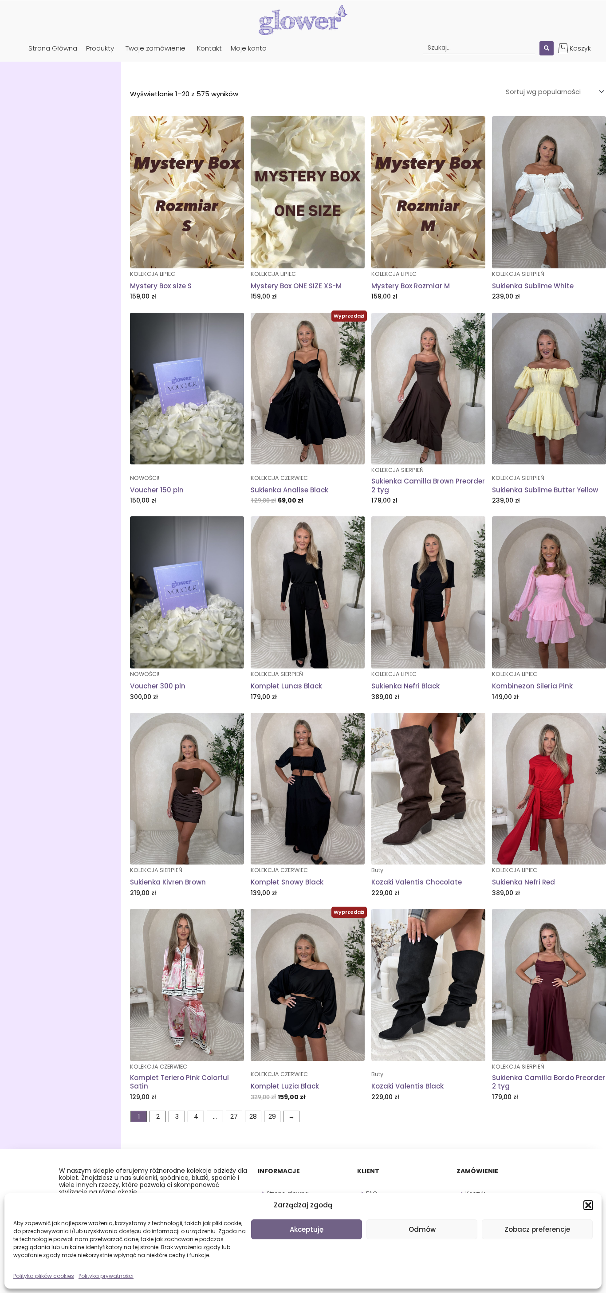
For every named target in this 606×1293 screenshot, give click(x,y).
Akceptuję (306, 1229)
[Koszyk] (563, 48)
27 (234, 1116)
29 (272, 1116)
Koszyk (580, 48)
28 (253, 1116)
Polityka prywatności (106, 1276)
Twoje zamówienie (155, 48)
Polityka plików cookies (43, 1276)
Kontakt (209, 48)
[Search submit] (546, 48)
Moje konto (249, 48)
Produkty (100, 48)
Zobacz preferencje (537, 1229)
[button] (588, 1205)
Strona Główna (52, 48)
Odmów (422, 1229)
